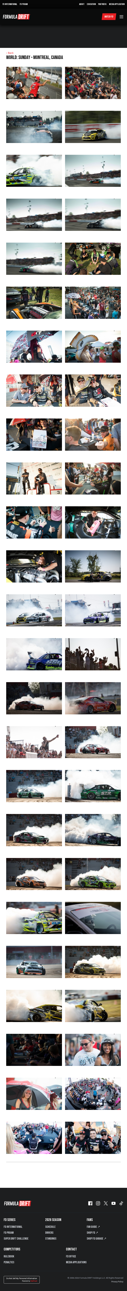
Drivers (49, 1233)
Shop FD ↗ (92, 1233)
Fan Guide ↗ (93, 1227)
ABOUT (81, 4)
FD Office (71, 1256)
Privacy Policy (117, 1281)
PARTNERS (102, 4)
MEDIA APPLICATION (117, 4)
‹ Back (10, 52)
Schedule (50, 1227)
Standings (50, 1238)
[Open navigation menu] (121, 17)
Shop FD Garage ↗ (96, 1238)
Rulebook (9, 1256)
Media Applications (76, 1262)
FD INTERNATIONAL (9, 4)
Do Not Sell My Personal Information (21, 1279)
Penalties (9, 1262)
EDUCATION (91, 4)
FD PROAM (24, 4)
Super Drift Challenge (16, 1238)
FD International (13, 1227)
